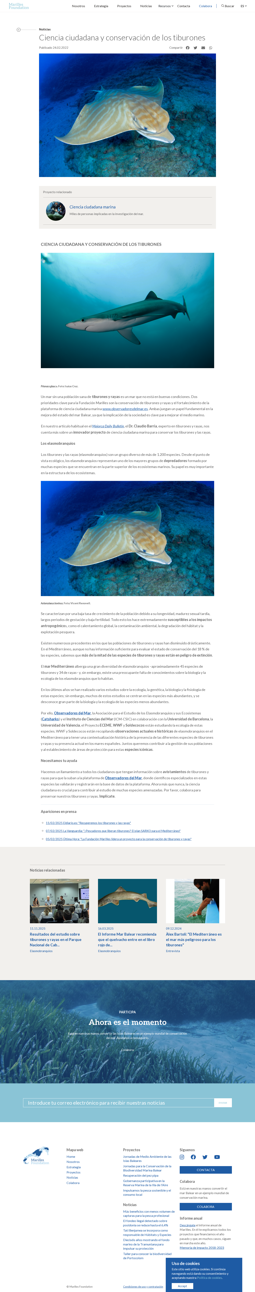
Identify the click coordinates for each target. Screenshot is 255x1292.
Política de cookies (209, 1277)
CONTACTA (206, 1170)
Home (71, 1156)
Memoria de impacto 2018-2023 (202, 1247)
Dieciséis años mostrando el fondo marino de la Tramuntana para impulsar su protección (146, 1244)
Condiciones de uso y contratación (143, 1286)
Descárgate (187, 1225)
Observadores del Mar (123, 778)
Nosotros (78, 6)
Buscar (229, 6)
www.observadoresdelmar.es (125, 409)
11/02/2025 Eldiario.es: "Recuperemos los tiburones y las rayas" (88, 823)
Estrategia (101, 6)
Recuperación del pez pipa (140, 1175)
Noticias (146, 6)
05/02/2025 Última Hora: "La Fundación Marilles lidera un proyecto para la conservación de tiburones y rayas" (118, 839)
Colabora (205, 6)
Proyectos (124, 6)
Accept (182, 1286)
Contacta (183, 6)
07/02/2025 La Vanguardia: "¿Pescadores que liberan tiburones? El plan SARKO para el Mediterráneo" (113, 831)
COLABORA (205, 1206)
